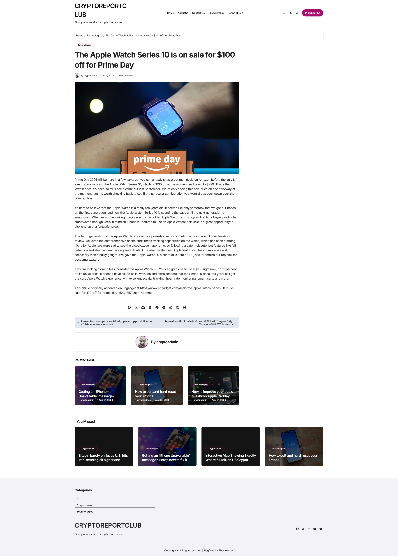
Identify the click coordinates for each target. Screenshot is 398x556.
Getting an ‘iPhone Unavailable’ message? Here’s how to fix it (96, 396)
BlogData (209, 550)
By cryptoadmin (89, 75)
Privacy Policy (216, 12)
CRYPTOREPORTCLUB (108, 525)
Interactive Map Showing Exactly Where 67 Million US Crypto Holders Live (230, 459)
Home (170, 12)
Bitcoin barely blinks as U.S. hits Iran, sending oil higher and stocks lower (103, 459)
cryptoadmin (167, 342)
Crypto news (88, 448)
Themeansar (226, 550)
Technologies (84, 45)
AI (78, 498)
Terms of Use (235, 12)
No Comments (126, 75)
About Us (183, 12)
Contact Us (198, 12)
